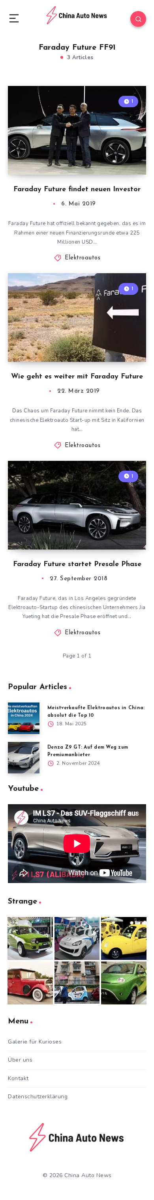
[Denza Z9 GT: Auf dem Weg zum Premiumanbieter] (23, 757)
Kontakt (18, 1078)
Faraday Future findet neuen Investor (77, 189)
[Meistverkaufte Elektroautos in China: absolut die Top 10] (23, 718)
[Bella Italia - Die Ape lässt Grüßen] (77, 982)
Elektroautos (82, 258)
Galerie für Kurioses (35, 1041)
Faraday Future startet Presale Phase (77, 564)
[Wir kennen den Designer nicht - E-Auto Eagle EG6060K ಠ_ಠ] (30, 982)
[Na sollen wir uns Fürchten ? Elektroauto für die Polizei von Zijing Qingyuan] (77, 938)
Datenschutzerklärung (38, 1096)
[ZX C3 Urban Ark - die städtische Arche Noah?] (30, 938)
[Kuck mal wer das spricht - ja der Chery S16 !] (123, 982)
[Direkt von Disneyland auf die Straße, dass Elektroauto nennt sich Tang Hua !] (123, 938)
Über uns (20, 1060)
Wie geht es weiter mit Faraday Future (77, 376)
